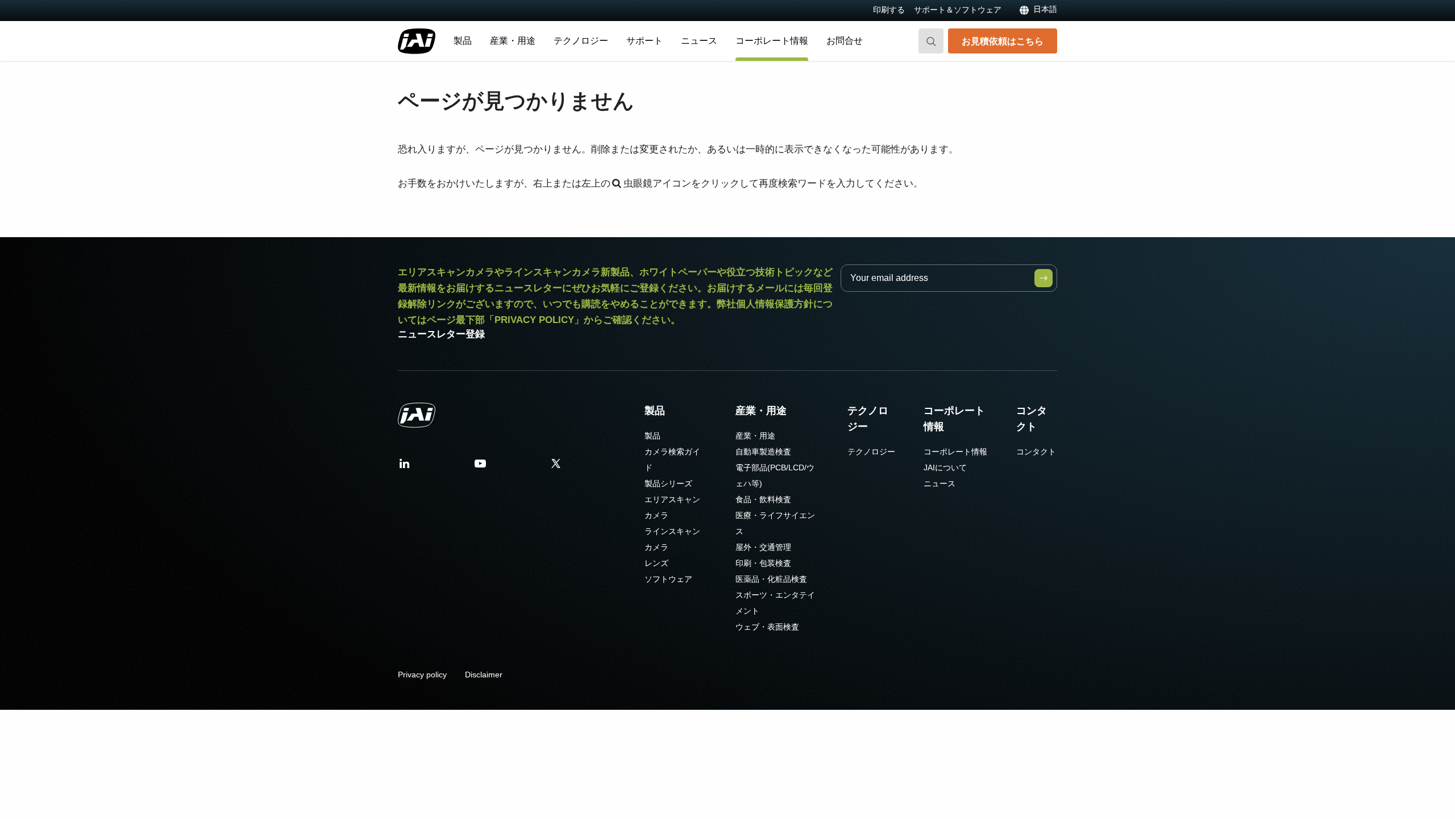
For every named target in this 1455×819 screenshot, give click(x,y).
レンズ (656, 563)
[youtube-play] (480, 467)
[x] (556, 467)
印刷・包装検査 (763, 563)
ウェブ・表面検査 (767, 626)
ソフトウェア (668, 579)
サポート (644, 41)
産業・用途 (512, 41)
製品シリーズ (668, 483)
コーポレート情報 (771, 41)
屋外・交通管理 (763, 547)
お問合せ (844, 41)
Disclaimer (483, 674)
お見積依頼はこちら (1003, 40)
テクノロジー (581, 41)
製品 (463, 41)
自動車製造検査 (763, 451)
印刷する (889, 9)
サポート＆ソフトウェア (957, 9)
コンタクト (1031, 418)
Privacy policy (422, 674)
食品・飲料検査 (763, 499)
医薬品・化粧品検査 (771, 579)
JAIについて (945, 467)
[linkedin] (404, 467)
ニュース (699, 41)
